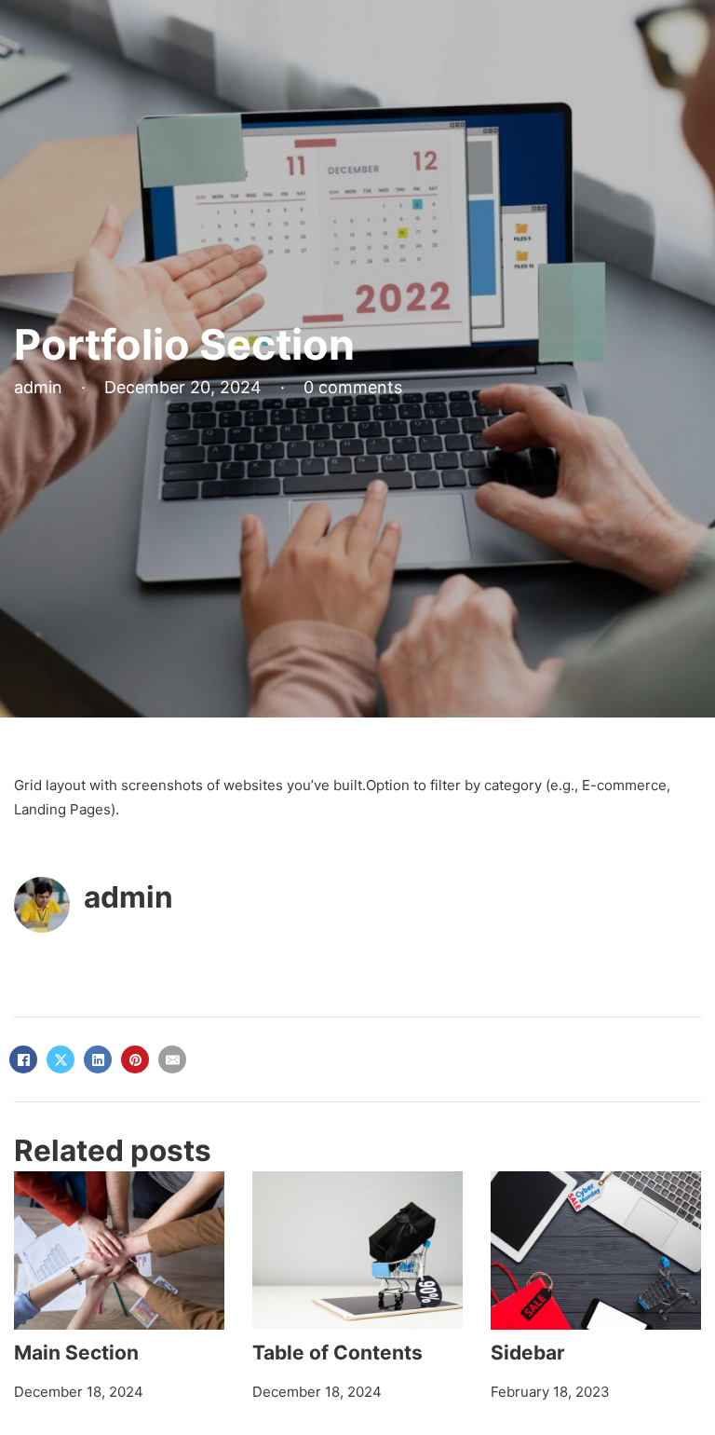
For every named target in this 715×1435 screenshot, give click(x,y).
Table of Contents (337, 1352)
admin (128, 897)
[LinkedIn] (98, 1059)
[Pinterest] (135, 1059)
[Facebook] (23, 1059)
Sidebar (528, 1352)
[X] (60, 1059)
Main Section (76, 1352)
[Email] (172, 1059)
